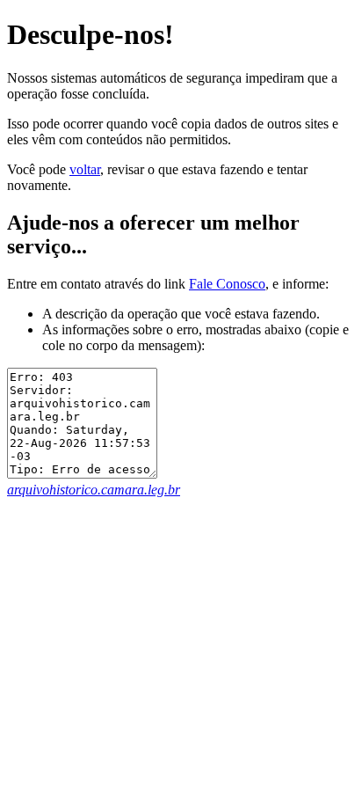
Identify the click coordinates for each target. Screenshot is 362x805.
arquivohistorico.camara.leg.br (93, 489)
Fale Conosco (227, 283)
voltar (84, 169)
